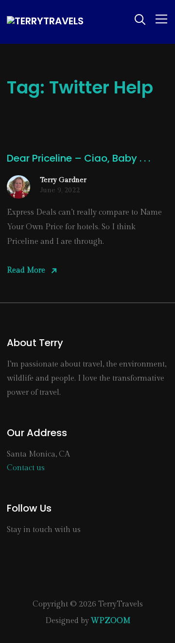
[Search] (140, 18)
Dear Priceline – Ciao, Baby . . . (78, 158)
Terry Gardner (63, 180)
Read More (26, 270)
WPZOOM (110, 620)
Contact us (26, 468)
